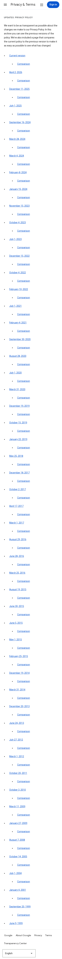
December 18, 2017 (19, 472)
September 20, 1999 (20, 906)
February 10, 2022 (18, 289)
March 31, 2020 (17, 389)
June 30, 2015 (16, 606)
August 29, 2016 (17, 539)
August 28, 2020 (17, 356)
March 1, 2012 (16, 756)
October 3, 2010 (17, 789)
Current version (17, 55)
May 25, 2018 (16, 456)
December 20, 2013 (19, 706)
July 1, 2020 (15, 372)
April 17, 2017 (16, 506)
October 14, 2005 (18, 856)
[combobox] (19, 953)
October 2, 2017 (17, 489)
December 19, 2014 (19, 673)
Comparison (23, 64)
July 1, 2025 (15, 105)
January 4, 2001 (17, 890)
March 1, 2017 (16, 522)
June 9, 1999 (16, 923)
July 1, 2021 (15, 306)
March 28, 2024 (17, 139)
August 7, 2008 (17, 839)
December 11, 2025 (19, 89)
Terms (48, 935)
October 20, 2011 (18, 773)
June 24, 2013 (16, 723)
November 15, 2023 (19, 205)
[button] (5, 5)
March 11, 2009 (17, 806)
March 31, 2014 (17, 689)
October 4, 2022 (17, 272)
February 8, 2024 (18, 172)
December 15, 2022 (19, 256)
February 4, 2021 (18, 322)
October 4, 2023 (17, 222)
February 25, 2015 (18, 656)
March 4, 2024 (16, 155)
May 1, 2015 (15, 639)
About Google (23, 935)
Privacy (38, 935)
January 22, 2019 (18, 439)
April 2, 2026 (15, 72)
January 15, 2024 (18, 189)
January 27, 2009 (18, 823)
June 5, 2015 (16, 623)
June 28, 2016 (16, 556)
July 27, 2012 (16, 739)
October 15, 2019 (18, 422)
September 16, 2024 (20, 122)
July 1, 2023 (15, 239)
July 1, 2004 (15, 873)
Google (8, 935)
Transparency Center (15, 943)
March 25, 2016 (17, 572)
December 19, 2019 (19, 406)
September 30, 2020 (20, 339)
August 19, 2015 (17, 589)
